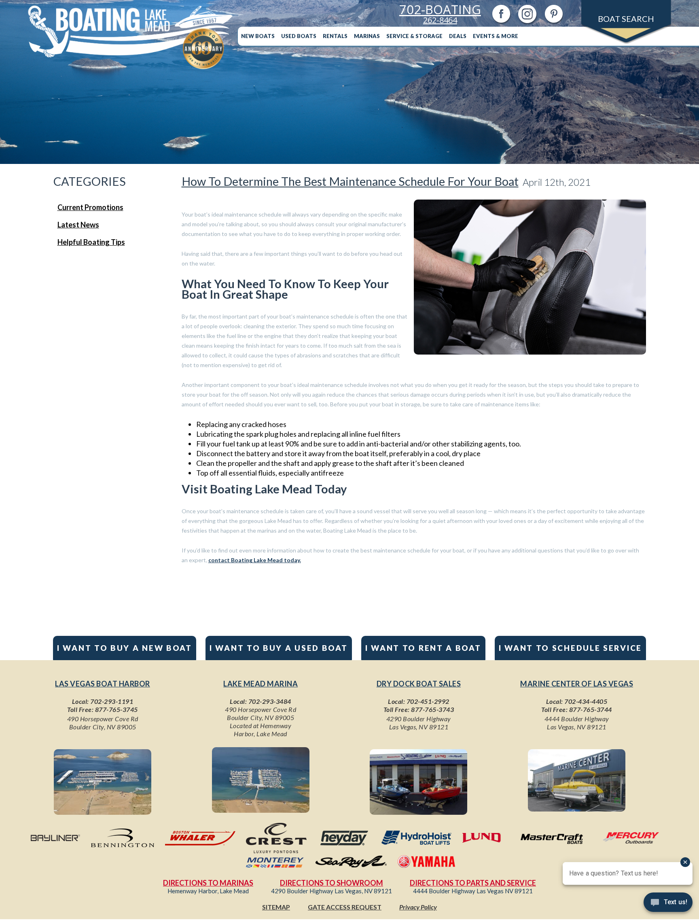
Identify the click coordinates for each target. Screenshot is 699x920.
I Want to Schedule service (570, 647)
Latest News (78, 224)
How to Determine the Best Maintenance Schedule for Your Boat (350, 181)
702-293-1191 (111, 701)
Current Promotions (90, 207)
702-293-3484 (269, 701)
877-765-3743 (432, 709)
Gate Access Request (344, 907)
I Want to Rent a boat (423, 647)
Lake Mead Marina (260, 683)
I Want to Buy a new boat (124, 647)
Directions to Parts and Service (473, 882)
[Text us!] (668, 904)
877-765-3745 (116, 709)
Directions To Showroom (331, 882)
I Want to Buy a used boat (279, 647)
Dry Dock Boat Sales (419, 683)
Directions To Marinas (208, 882)
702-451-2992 (428, 701)
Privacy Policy (418, 907)
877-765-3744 (590, 709)
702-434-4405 (585, 701)
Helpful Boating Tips (91, 242)
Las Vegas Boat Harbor (102, 683)
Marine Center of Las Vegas (576, 683)
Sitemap (276, 907)
